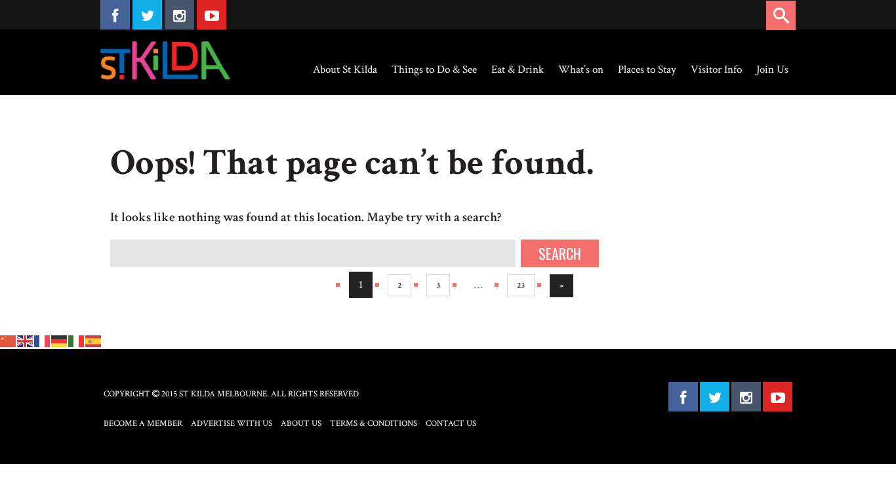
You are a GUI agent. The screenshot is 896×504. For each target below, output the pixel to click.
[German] (59, 340)
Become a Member (143, 423)
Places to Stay (647, 69)
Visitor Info (716, 69)
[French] (42, 340)
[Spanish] (93, 340)
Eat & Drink (517, 69)
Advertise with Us (231, 423)
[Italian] (76, 340)
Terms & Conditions (373, 423)
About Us (301, 423)
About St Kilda (345, 69)
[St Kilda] (165, 60)
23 (521, 285)
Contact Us (451, 423)
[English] (25, 340)
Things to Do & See (434, 69)
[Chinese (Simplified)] (8, 340)
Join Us (772, 69)
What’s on (580, 69)
